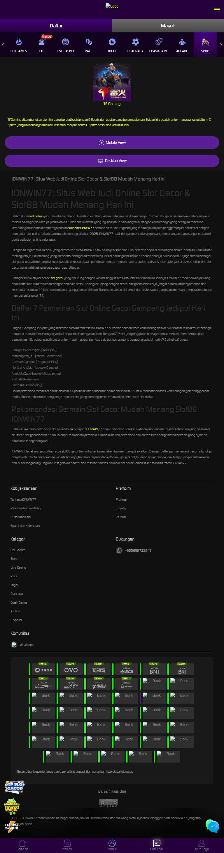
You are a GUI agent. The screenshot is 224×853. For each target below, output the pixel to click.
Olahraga (135, 51)
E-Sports (205, 51)
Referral (121, 517)
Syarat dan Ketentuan (25, 526)
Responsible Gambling (25, 508)
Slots (42, 51)
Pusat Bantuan (20, 517)
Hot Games (18, 51)
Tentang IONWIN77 (23, 499)
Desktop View (116, 160)
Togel (112, 51)
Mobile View (116, 142)
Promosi (121, 499)
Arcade (182, 51)
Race (88, 51)
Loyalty (121, 508)
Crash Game (158, 51)
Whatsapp (27, 645)
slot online (36, 216)
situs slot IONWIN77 (81, 228)
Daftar (56, 25)
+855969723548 (138, 550)
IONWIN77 (95, 429)
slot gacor (56, 278)
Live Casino (65, 51)
